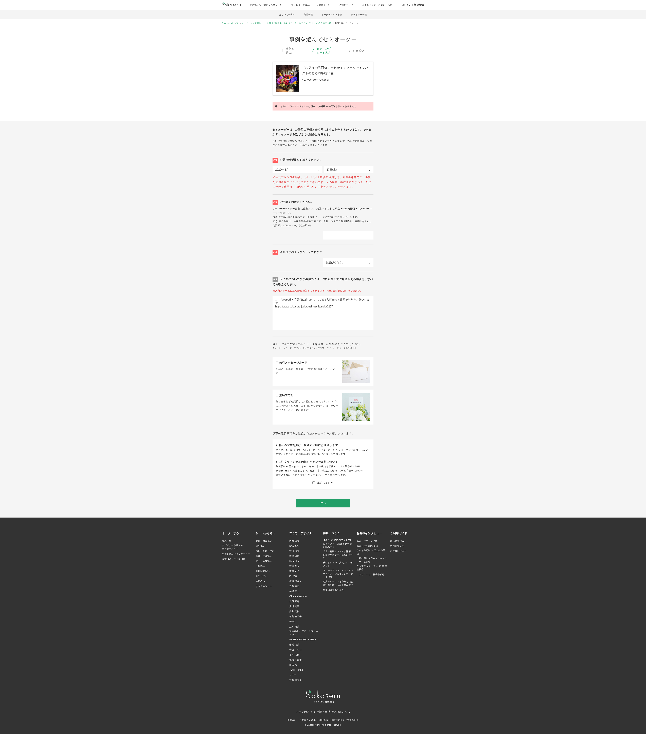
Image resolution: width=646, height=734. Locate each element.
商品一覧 (308, 14)
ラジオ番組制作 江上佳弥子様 (371, 552)
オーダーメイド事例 (331, 14)
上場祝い (260, 566)
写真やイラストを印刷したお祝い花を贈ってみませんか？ (338, 583)
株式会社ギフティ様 (367, 541)
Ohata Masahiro (298, 596)
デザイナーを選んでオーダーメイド (232, 547)
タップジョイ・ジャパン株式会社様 (372, 568)
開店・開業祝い (264, 541)
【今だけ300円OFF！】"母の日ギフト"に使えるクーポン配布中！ (337, 543)
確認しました (325, 482)
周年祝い (260, 546)
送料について (397, 546)
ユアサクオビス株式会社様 (371, 574)
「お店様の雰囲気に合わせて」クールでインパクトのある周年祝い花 (297, 23)
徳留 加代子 (295, 581)
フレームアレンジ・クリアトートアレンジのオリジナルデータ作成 (338, 573)
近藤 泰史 (294, 586)
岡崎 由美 (294, 541)
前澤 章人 (294, 566)
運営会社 (292, 720)
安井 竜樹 (294, 611)
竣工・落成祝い (264, 561)
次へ (323, 503)
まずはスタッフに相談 (233, 559)
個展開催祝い (263, 571)
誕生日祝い (261, 576)
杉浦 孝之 (294, 591)
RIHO (292, 621)
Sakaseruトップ (230, 23)
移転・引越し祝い (265, 551)
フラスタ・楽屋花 (300, 5)
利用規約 (323, 720)
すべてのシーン (264, 586)
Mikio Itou (294, 561)
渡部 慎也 (294, 556)
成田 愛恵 (294, 601)
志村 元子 (294, 571)
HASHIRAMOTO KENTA (302, 639)
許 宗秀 (293, 576)
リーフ (292, 675)
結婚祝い (260, 581)
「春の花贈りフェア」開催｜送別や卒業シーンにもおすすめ (338, 554)
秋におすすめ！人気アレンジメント (338, 564)
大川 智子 (294, 606)
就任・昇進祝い (264, 556)
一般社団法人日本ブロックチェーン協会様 (372, 560)
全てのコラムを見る (333, 590)
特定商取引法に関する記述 (345, 720)
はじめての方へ (287, 14)
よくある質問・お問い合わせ (377, 5)
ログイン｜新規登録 (413, 4)
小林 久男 (294, 654)
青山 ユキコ (295, 649)
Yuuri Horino (296, 670)
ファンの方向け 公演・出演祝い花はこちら (323, 711)
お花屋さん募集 (307, 720)
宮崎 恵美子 (295, 680)
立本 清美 (294, 626)
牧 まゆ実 (294, 551)
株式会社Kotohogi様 (367, 546)
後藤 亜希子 (295, 616)
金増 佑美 (294, 644)
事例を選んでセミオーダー (236, 554)
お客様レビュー (398, 551)
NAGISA (294, 546)
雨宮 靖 (293, 665)
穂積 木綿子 (295, 659)
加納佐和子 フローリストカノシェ (303, 633)
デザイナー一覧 (359, 14)
